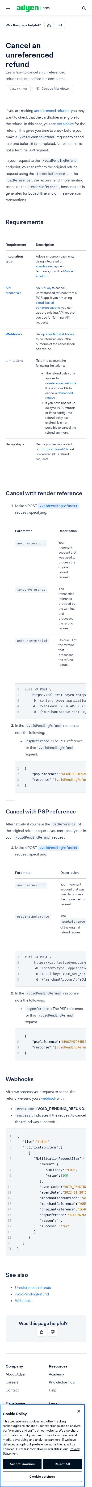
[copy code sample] (82, 688)
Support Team (52, 449)
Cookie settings (42, 1477)
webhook (48, 1098)
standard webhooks (60, 334)
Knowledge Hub (62, 1382)
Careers (12, 1382)
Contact (12, 1390)
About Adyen (16, 1374)
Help (52, 1390)
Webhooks (14, 334)
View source (18, 89)
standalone (44, 266)
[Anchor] (2, 222)
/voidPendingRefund (57, 506)
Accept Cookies (22, 1464)
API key (46, 288)
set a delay (65, 123)
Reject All (62, 1464)
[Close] (79, 1411)
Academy (56, 1374)
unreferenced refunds (51, 110)
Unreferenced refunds (33, 1287)
